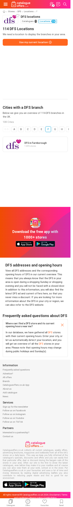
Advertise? (8, 373)
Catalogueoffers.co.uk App (16, 385)
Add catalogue (10, 392)
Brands (6, 381)
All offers (7, 377)
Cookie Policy (50, 498)
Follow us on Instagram (14, 414)
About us (7, 389)
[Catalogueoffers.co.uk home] (20, 4)
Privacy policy (36, 498)
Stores (11, 11)
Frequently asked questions (16, 369)
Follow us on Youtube (13, 418)
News (5, 396)
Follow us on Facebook (14, 410)
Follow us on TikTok (13, 422)
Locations (29, 11)
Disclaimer (55, 495)
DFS (19, 11)
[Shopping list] (58, 4)
